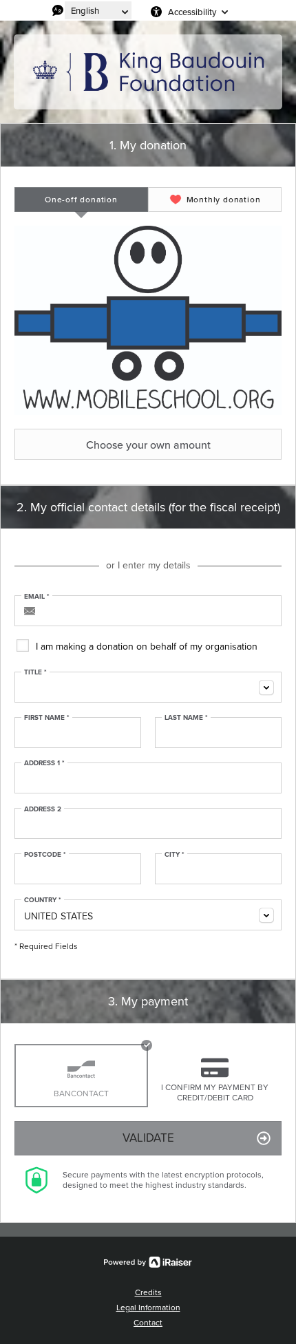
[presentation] (81, 199)
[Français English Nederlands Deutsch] (98, 10)
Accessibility (192, 12)
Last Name (186, 718)
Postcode (45, 855)
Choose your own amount (148, 444)
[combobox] (148, 687)
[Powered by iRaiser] (148, 1262)
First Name (47, 718)
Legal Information (148, 1307)
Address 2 (42, 809)
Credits (148, 1292)
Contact (148, 1322)
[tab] (81, 199)
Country (42, 900)
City (174, 855)
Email (37, 597)
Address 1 (44, 763)
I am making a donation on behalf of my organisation (146, 646)
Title (35, 672)
